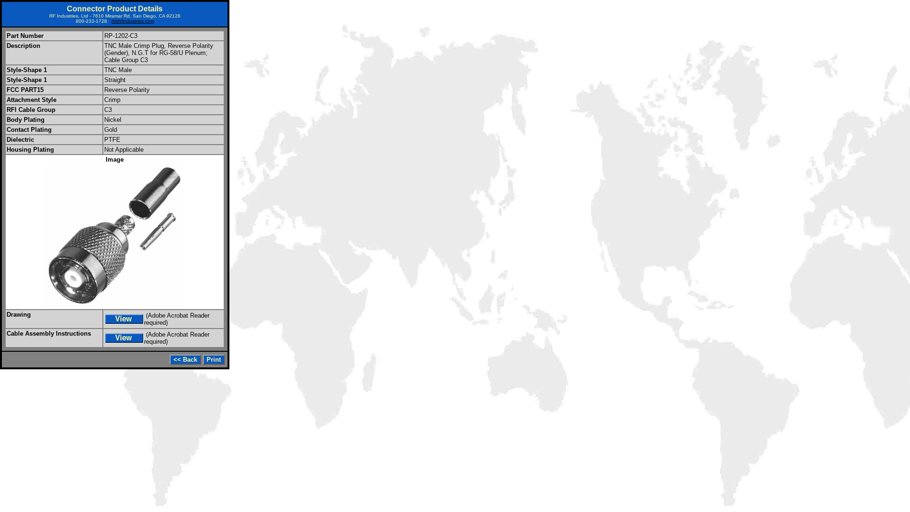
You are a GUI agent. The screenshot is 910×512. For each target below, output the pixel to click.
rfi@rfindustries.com (132, 21)
